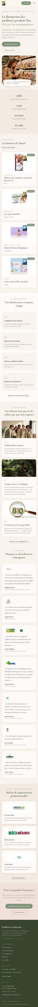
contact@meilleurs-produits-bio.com (11, 995)
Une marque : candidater (9, 969)
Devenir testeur (10, 50)
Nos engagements (7, 954)
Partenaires (5, 957)
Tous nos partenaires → (19, 878)
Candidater (26, 3)
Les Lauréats (5, 960)
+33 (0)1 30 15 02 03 (9, 992)
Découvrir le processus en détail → (19, 395)
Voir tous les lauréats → (9, 147)
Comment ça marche (7, 951)
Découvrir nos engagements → (19, 541)
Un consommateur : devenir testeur (11, 972)
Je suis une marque (11, 44)
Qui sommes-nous (7, 948)
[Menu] (34, 3)
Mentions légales (6, 976)
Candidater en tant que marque (19, 906)
